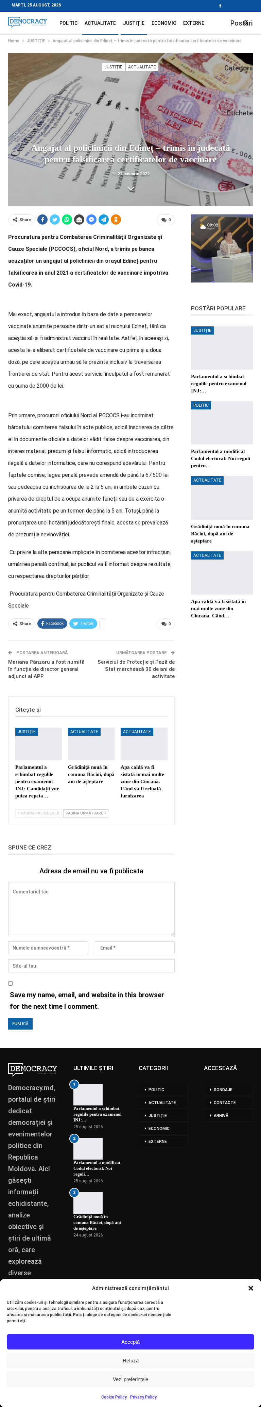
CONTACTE (225, 1102)
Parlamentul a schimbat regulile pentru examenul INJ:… (97, 1114)
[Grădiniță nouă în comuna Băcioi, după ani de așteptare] (91, 744)
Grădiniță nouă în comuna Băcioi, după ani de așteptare (97, 1222)
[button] (250, 1288)
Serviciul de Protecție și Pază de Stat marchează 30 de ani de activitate (136, 669)
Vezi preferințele (130, 1379)
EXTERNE (193, 23)
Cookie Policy (114, 1397)
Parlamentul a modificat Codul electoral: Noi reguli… (96, 1168)
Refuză (131, 1360)
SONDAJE (223, 1089)
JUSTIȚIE (133, 23)
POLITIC (68, 23)
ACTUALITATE (100, 23)
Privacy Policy (143, 1397)
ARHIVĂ (221, 1115)
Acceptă (130, 1342)
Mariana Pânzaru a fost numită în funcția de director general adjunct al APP (46, 669)
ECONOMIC (164, 23)
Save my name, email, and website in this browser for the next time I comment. (87, 1000)
